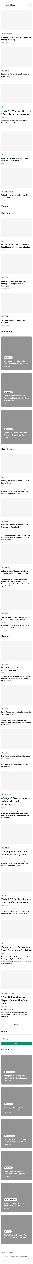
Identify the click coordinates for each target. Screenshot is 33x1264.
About (11, 1252)
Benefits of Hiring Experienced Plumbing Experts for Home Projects (16, 435)
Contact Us (4, 1252)
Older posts (16, 1024)
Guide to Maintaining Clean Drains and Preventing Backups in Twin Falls (16, 398)
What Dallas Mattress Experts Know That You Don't (14, 1000)
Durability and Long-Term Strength (15, 756)
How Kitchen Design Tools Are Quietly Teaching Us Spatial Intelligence (13, 283)
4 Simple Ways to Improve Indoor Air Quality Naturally (15, 801)
